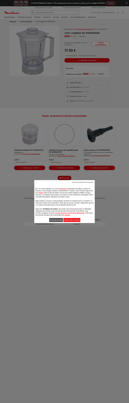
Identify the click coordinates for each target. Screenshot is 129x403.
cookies (67, 215)
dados (41, 192)
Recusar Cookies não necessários (83, 182)
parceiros (63, 188)
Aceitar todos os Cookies (72, 220)
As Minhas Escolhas (56, 220)
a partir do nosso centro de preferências (69, 213)
